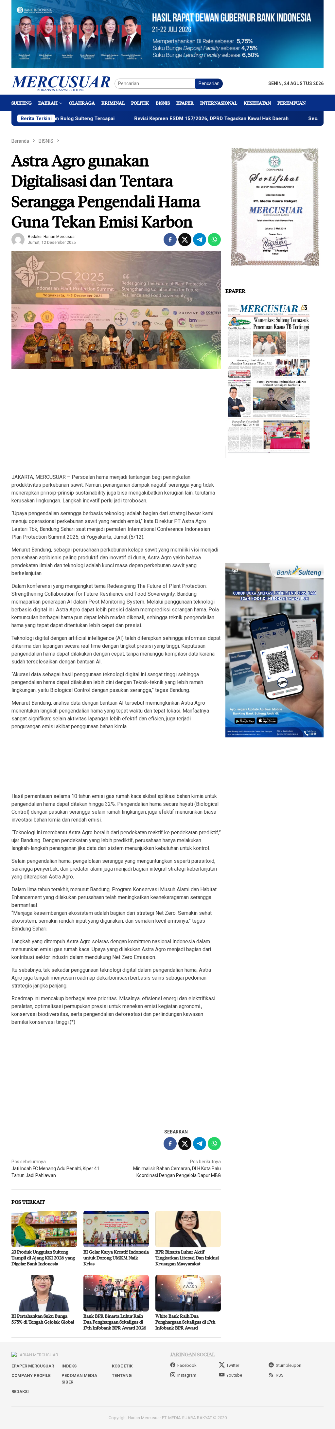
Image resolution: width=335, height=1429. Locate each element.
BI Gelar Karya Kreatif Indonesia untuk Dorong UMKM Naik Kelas (116, 1258)
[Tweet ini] (184, 239)
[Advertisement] (116, 421)
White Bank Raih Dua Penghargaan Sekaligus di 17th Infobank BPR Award (185, 1322)
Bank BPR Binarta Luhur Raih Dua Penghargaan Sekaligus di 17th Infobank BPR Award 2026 (114, 1322)
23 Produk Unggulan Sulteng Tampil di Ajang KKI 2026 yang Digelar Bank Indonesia (43, 1258)
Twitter (232, 1365)
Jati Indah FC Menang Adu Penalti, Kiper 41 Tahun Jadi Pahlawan (55, 1168)
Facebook (187, 1365)
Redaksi (20, 1391)
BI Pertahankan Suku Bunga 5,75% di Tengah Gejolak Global (42, 1319)
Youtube (234, 1375)
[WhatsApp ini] (214, 239)
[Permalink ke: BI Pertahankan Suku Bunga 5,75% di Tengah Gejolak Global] (44, 1293)
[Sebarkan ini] (170, 239)
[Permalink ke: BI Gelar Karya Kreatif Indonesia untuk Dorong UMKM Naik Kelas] (116, 1229)
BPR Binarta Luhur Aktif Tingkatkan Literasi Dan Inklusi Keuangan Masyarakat (187, 1258)
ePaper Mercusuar (32, 1366)
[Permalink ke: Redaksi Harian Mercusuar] (18, 239)
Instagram (186, 1375)
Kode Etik (122, 1366)
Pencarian (209, 83)
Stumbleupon (288, 1365)
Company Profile (30, 1375)
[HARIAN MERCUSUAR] (63, 83)
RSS (280, 1375)
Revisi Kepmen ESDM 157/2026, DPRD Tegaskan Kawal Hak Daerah (170, 118)
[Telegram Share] (199, 239)
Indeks (69, 1366)
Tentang (122, 1375)
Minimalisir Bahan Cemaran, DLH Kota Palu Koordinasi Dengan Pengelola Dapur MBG (177, 1168)
